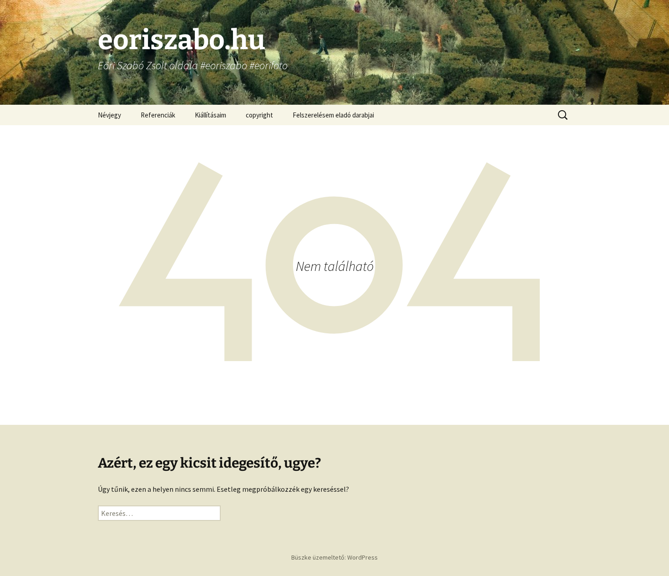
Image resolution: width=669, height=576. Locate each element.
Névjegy (109, 115)
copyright (259, 115)
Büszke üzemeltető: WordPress (334, 557)
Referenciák (158, 115)
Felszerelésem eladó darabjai (333, 115)
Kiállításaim (210, 115)
